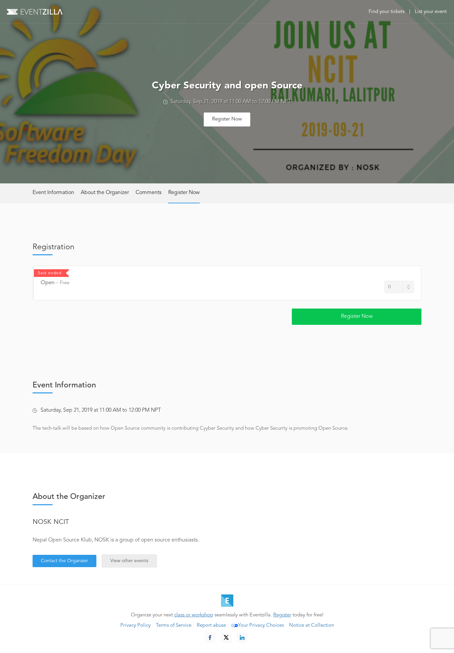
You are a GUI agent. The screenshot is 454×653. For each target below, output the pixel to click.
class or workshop (193, 615)
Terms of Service (173, 625)
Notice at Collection (311, 625)
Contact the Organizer (64, 560)
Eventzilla (34, 12)
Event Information (53, 192)
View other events (129, 560)
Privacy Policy (135, 625)
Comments (149, 192)
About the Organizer (105, 192)
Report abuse (211, 625)
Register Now (227, 119)
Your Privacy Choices (261, 625)
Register (282, 615)
